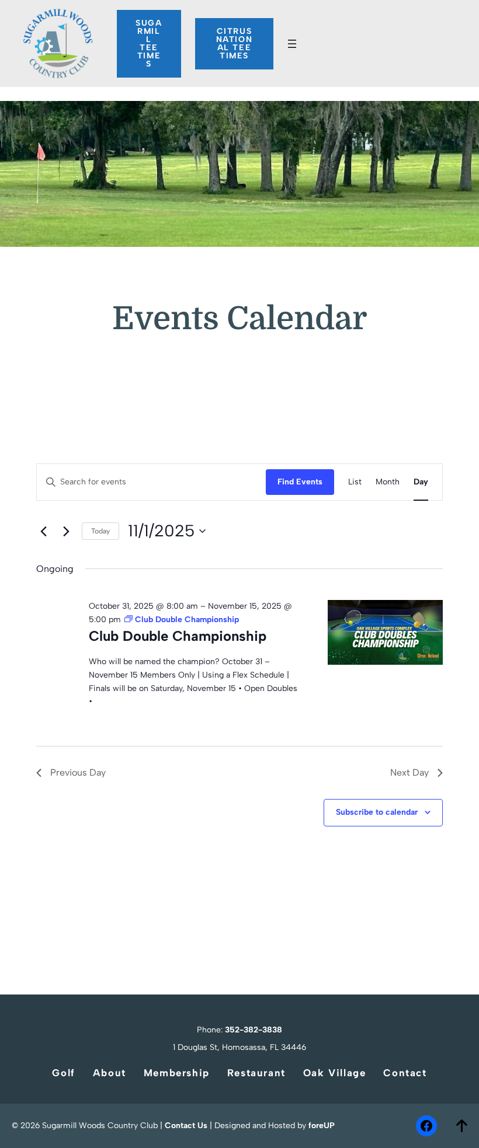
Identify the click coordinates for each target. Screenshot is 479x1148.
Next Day (409, 772)
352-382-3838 (253, 1030)
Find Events (299, 482)
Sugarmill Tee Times (149, 43)
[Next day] (66, 531)
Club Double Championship (177, 635)
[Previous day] (43, 531)
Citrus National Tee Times (234, 43)
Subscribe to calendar (377, 812)
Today (100, 531)
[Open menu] (292, 44)
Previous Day (78, 772)
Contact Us (186, 1125)
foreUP (321, 1125)
